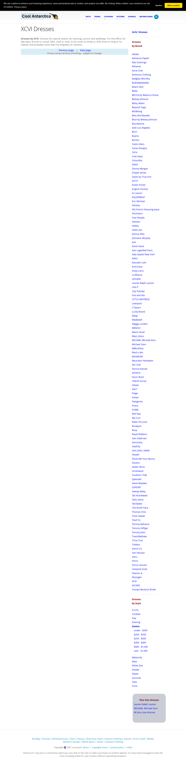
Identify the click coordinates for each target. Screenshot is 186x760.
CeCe (134, 152)
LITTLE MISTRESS (141, 299)
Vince (135, 560)
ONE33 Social (139, 381)
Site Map (36, 738)
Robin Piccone (139, 421)
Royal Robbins (139, 434)
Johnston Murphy (141, 238)
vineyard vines (139, 569)
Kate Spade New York (143, 254)
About (86, 747)
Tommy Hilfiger (140, 528)
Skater (135, 673)
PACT (134, 389)
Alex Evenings (139, 62)
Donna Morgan (140, 168)
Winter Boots (88, 741)
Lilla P (135, 287)
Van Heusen (138, 552)
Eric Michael (138, 201)
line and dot (138, 295)
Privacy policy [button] (20, 7)
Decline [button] (159, 5)
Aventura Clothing (141, 74)
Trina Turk (137, 540)
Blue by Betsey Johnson (144, 119)
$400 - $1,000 (140, 646)
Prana (135, 405)
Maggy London (140, 323)
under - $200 (140, 630)
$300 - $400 (139, 642)
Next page (85, 50)
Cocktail (136, 614)
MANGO (136, 327)
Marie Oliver (138, 332)
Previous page (66, 50)
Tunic (135, 685)
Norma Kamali (139, 368)
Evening (136, 622)
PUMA (135, 409)
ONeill (135, 385)
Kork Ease (137, 266)
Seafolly (136, 446)
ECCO (135, 180)
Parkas (100, 741)
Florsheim (137, 213)
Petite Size (137, 665)
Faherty (136, 205)
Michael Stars (139, 344)
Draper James (139, 172)
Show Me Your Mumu (143, 458)
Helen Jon (137, 229)
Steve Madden (139, 483)
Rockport (136, 426)
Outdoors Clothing (114, 741)
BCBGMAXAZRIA (140, 82)
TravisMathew (139, 536)
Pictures (46, 738)
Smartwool (137, 470)
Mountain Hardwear (142, 360)
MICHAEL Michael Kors (144, 340)
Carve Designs (139, 148)
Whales (150, 738)
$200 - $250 (139, 634)
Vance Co (137, 548)
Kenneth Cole (139, 262)
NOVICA (136, 372)
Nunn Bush (138, 376)
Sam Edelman (139, 438)
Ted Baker (137, 503)
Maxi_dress (138, 336)
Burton (135, 139)
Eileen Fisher (139, 184)
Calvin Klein (138, 144)
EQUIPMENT (138, 197)
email (129, 747)
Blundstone (138, 123)
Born (134, 131)
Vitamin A (137, 573)
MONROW (137, 356)
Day (134, 618)
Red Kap (136, 413)
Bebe (134, 90)
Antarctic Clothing (113, 738)
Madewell (137, 319)
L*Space (136, 307)
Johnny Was (138, 233)
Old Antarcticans (60, 738)
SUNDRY (136, 487)
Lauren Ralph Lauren (143, 282)
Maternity (137, 657)
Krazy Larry (138, 270)
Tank (134, 681)
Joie (134, 242)
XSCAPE (136, 585)
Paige (135, 393)
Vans (134, 556)
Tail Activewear (140, 495)
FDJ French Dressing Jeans (146, 209)
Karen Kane (138, 246)
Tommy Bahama (140, 524)
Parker (135, 397)
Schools (127, 738)
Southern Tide (139, 475)
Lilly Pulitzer (138, 291)
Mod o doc (137, 352)
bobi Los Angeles (141, 127)
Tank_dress (138, 499)
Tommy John (138, 532)
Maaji (135, 315)
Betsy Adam (138, 103)
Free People (138, 217)
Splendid (136, 479)
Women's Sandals (71, 741)
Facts (72, 738)
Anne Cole (137, 70)
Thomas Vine (139, 511)
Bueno (135, 135)
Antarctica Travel (94, 738)
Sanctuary (137, 442)
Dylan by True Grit (141, 176)
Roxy (134, 430)
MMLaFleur (138, 348)
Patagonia (137, 401)
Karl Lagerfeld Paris (142, 250)
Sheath (135, 454)
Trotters (136, 544)
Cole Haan (137, 156)
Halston (136, 221)
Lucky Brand (138, 311)
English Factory (140, 189)
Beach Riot (137, 86)
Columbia (137, 160)
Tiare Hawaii (138, 515)
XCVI (134, 581)
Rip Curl (136, 417)
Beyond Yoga (139, 107)
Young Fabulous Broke (144, 589)
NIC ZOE (136, 364)
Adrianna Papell (140, 58)
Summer (136, 677)
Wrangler (137, 577)
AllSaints (136, 66)
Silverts (136, 462)
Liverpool (137, 303)
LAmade (136, 278)
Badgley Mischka (141, 78)
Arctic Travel (139, 738)
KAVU (135, 258)
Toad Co (136, 519)
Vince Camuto (139, 564)
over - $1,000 (140, 650)
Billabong (137, 111)
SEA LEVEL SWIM (140, 450)
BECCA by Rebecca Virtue (145, 95)
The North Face (140, 507)
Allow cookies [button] (173, 5)
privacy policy (117, 747)
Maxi (134, 661)
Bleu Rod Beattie (141, 115)
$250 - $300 (139, 638)
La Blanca (137, 274)
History (80, 738)
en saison (137, 193)
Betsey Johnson (140, 99)
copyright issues (100, 747)
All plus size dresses (144, 712)
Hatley (135, 225)
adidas (135, 54)
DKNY (135, 164)
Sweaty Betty (139, 491)
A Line (135, 609)
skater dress (138, 466)
